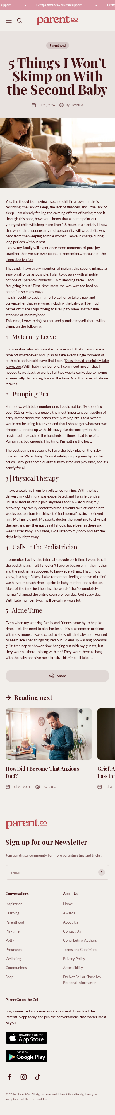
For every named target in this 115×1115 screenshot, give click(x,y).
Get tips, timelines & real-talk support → (58, 5)
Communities (16, 967)
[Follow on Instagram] (23, 1077)
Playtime (13, 931)
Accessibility (73, 967)
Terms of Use (39, 1099)
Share (61, 675)
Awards (69, 912)
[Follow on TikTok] (38, 1077)
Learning (12, 912)
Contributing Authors (80, 940)
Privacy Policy (74, 958)
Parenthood (58, 45)
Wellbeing (13, 958)
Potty (10, 940)
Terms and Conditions (80, 949)
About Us (70, 922)
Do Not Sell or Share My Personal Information (82, 979)
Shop (9, 976)
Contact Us (72, 931)
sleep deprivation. (19, 259)
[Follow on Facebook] (9, 1077)
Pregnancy (14, 949)
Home (68, 903)
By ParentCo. (75, 105)
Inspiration (14, 903)
